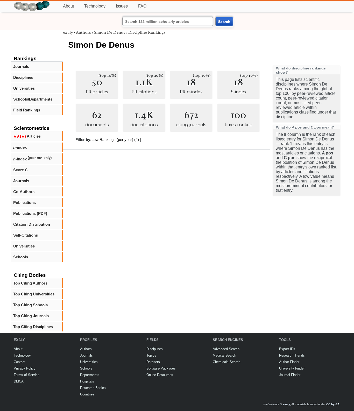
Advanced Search (226, 349)
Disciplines (23, 77)
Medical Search (224, 355)
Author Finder (289, 362)
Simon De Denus (109, 32)
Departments (89, 375)
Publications (24, 202)
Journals (21, 66)
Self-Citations (25, 235)
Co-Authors (23, 191)
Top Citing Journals (31, 316)
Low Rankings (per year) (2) (115, 139)
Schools (20, 257)
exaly (68, 32)
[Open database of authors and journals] (32, 3)
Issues (122, 6)
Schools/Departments (32, 99)
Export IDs (287, 349)
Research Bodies (93, 388)
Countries (87, 394)
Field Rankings (26, 110)
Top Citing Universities (33, 294)
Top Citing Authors (30, 283)
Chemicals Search (226, 362)
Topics (151, 355)
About (68, 6)
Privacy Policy (25, 368)
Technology (94, 6)
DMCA (19, 381)
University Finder (292, 368)
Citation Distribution (31, 224)
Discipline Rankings (147, 32)
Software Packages (161, 368)
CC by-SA (332, 404)
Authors (83, 32)
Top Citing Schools (30, 305)
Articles (27, 136)
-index (20, 147)
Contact (19, 362)
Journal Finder (289, 375)
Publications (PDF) (30, 213)
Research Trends (292, 355)
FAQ (142, 6)
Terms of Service (26, 375)
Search (224, 21)
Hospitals (87, 381)
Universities (24, 88)
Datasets (153, 362)
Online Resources (159, 375)
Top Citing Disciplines (33, 326)
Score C (20, 170)
